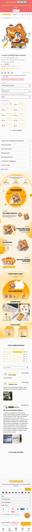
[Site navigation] (2, 18)
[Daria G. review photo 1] (7, 439)
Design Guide (5, 153)
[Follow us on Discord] (29, 492)
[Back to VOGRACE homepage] (16, 481)
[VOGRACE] (6, 14)
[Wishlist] (25, 14)
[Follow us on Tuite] (13, 492)
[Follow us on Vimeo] (25, 492)
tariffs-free (12, 57)
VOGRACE (7, 514)
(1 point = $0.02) (21, 60)
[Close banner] (30, 6)
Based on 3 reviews (18, 349)
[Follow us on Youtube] (9, 492)
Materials (3, 82)
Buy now (16, 10)
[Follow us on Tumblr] (22, 492)
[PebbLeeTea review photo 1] (7, 396)
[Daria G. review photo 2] (17, 439)
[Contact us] (20, 14)
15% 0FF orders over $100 (8, 62)
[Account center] (27, 14)
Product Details (6, 145)
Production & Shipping (8, 161)
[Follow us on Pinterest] (16, 492)
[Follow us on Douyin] (19, 492)
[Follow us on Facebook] (6, 492)
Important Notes (6, 149)
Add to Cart (26, 524)
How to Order (5, 165)
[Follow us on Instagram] (3, 492)
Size (2, 88)
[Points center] (30, 14)
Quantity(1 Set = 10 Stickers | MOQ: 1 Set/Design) (13, 94)
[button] (7, 69)
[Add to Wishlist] (11, 464)
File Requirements (6, 157)
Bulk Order (4, 169)
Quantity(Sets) (5, 100)
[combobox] (16, 18)
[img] (13, 373)
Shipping (3, 66)
